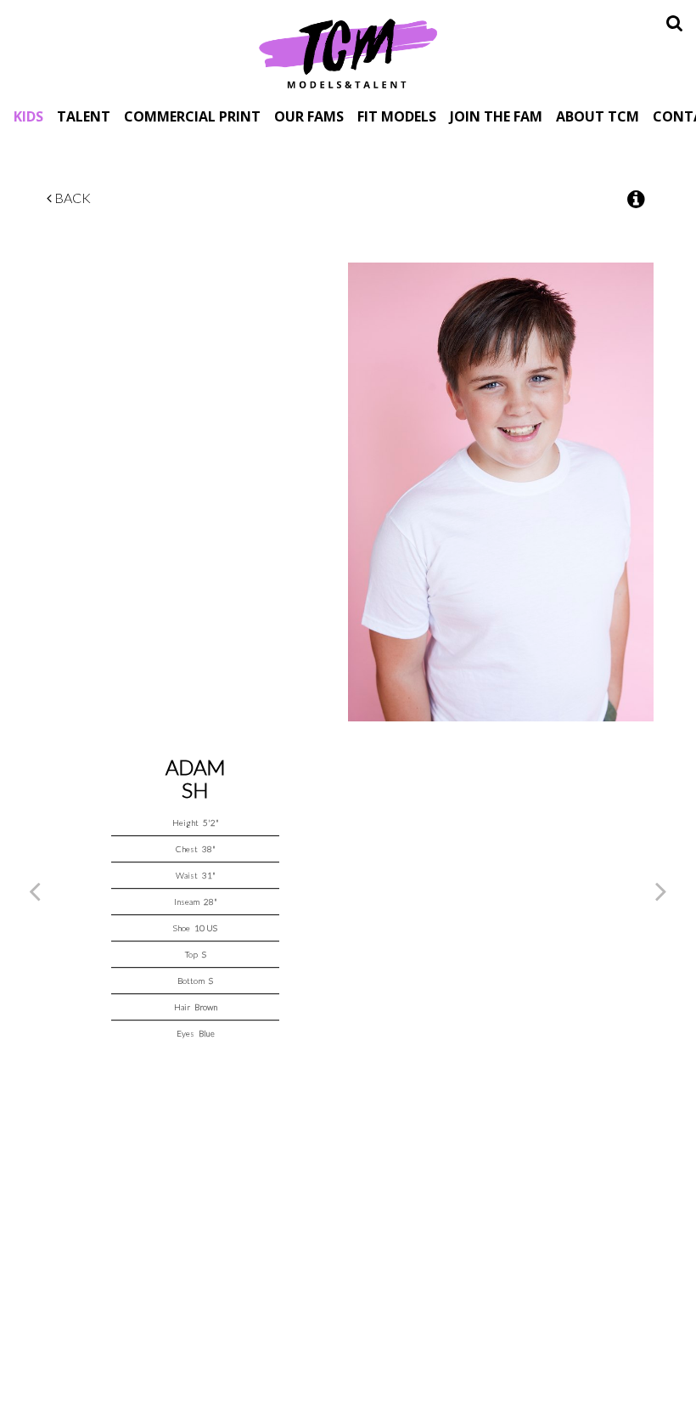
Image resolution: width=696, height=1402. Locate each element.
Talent (83, 116)
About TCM (597, 116)
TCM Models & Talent (348, 52)
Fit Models (396, 116)
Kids (28, 116)
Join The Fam (496, 116)
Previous (34, 890)
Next (661, 890)
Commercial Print (192, 116)
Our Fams (309, 116)
